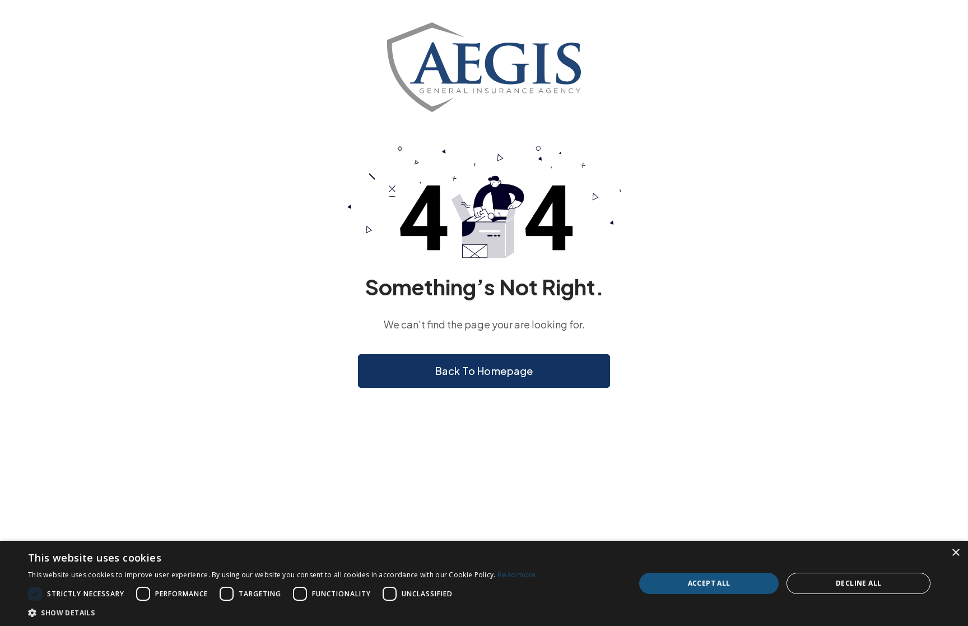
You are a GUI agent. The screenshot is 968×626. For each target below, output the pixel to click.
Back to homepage (484, 370)
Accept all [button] (709, 583)
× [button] (955, 553)
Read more (516, 575)
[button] (282, 612)
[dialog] (484, 583)
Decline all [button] (858, 583)
